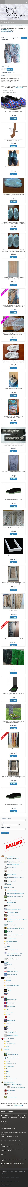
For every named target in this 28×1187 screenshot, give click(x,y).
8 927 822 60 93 (18, 87)
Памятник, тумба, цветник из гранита (13, 693)
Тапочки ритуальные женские (13, 111)
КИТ (10, 1140)
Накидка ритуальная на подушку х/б (13, 527)
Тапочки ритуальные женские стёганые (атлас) (13, 195)
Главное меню (8, 22)
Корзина (24, 37)
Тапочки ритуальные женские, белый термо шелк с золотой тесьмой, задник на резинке (13, 250)
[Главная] (1, 25)
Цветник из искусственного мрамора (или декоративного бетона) (13, 583)
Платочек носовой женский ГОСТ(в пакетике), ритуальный (13, 417)
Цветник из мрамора (13, 555)
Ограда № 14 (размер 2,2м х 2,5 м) (13, 638)
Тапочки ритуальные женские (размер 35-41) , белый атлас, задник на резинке (13, 361)
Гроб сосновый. (13, 610)
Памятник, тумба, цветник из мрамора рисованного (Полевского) (13, 721)
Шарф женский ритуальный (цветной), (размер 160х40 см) (13, 278)
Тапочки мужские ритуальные (13, 499)
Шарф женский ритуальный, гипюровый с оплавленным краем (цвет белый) (13, 333)
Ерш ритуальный (13, 665)
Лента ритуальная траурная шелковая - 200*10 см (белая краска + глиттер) (13, 444)
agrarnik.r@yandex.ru (7, 31)
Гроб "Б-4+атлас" (13, 748)
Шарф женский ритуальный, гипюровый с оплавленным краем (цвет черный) (13, 306)
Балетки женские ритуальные (13, 388)
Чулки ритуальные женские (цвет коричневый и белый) (13, 139)
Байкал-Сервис (18, 1140)
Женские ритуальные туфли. (13, 166)
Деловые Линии (4, 1140)
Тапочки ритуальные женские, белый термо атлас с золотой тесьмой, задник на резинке (13, 223)
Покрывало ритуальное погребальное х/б (13, 471)
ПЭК (13, 1140)
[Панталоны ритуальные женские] (12, 53)
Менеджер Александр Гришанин (9, 92)
